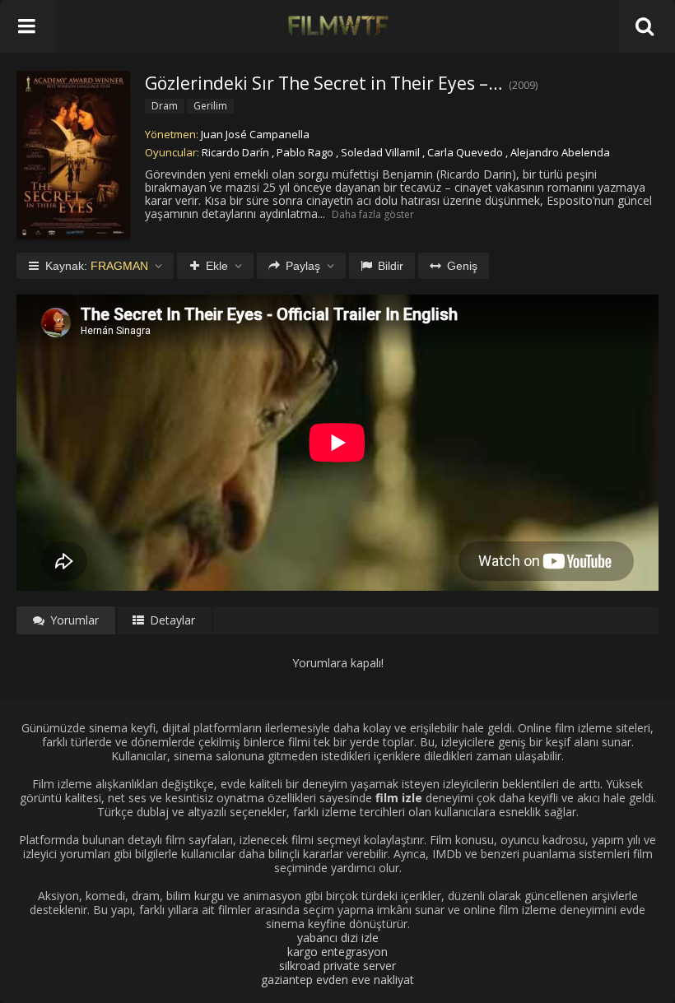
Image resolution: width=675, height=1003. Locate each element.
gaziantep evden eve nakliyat (337, 979)
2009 (523, 85)
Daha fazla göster (373, 214)
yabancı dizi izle (338, 937)
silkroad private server (337, 965)
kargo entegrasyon (337, 951)
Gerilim (210, 106)
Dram (164, 106)
